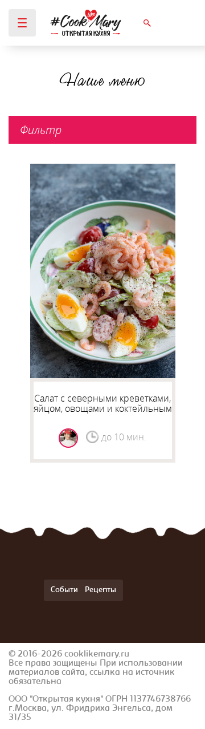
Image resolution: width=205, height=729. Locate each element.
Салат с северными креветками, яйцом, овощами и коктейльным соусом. (103, 408)
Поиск (147, 23)
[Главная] (85, 23)
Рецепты (100, 590)
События (66, 590)
